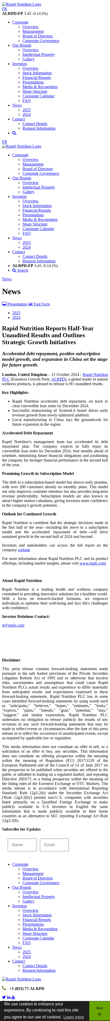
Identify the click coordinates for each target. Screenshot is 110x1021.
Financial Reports (37, 77)
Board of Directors (38, 36)
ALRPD (58, 379)
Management (33, 31)
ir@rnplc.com (13, 625)
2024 (27, 114)
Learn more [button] (73, 1017)
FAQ (27, 100)
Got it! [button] (99, 1011)
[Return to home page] (21, 4)
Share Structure (35, 91)
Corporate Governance (41, 40)
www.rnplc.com (93, 563)
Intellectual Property (39, 54)
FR (4, 9)
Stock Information (37, 73)
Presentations (33, 82)
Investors (19, 64)
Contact (18, 119)
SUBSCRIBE (87, 845)
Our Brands (21, 45)
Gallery (29, 59)
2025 (27, 110)
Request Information (39, 128)
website (24, 550)
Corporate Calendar (38, 96)
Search (22, 270)
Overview (31, 27)
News (17, 105)
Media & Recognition (40, 87)
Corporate (20, 22)
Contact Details (35, 123)
